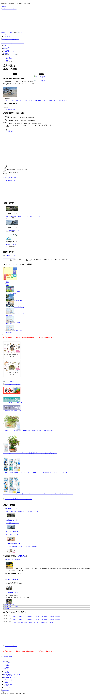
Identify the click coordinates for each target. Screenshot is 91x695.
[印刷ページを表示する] (39, 77)
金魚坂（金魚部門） (12, 579)
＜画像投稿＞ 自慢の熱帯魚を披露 (12, 410)
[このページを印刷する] (39, 81)
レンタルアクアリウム (9, 51)
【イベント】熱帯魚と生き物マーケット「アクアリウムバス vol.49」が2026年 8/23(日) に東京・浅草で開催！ (34, 616)
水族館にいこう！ (11, 508)
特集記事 (5, 48)
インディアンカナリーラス (14, 559)
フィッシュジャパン (12, 592)
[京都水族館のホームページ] (11, 131)
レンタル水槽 (6, 667)
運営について (6, 687)
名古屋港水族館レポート (12, 230)
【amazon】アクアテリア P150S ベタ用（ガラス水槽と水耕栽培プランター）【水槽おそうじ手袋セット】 (30, 453)
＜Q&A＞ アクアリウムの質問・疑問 (12, 402)
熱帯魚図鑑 (6, 50)
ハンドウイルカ (57, 100)
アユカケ (17, 100)
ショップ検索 (6, 47)
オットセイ (34, 100)
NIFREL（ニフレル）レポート (14, 244)
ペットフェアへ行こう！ (9, 675)
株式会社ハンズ (18, 300)
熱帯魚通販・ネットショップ (10, 677)
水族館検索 (9, 58)
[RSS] (20, 32)
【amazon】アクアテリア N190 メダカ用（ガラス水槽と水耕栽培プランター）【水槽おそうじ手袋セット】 (30, 430)
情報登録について (8, 683)
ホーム (5, 45)
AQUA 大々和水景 (19, 307)
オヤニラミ (41, 100)
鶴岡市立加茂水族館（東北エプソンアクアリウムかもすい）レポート (24, 216)
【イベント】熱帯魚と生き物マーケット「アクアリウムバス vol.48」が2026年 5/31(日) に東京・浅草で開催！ (34, 619)
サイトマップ (6, 34)
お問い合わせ (6, 36)
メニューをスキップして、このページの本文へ (12, 43)
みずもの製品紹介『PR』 (14, 544)
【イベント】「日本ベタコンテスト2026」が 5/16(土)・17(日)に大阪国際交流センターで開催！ (30, 622)
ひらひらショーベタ (12, 531)
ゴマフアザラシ (48, 100)
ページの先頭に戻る (10, 109)
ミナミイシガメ (66, 100)
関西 (7, 282)
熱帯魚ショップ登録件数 (7, 32)
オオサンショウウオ (25, 100)
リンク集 (5, 671)
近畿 (7, 60)
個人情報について (8, 686)
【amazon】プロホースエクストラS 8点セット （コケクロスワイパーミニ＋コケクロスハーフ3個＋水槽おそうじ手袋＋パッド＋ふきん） (38, 494)
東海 (7, 285)
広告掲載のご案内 (8, 684)
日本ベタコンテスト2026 (12, 534)
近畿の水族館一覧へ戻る (9, 177)
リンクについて (7, 681)
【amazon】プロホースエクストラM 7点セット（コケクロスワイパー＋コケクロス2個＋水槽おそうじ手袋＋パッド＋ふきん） (35, 472)
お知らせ (5, 53)
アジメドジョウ (10, 100)
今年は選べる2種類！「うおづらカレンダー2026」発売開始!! (21, 546)
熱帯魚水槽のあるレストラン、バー (12, 674)
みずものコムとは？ (8, 680)
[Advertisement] (45, 20)
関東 (7, 283)
